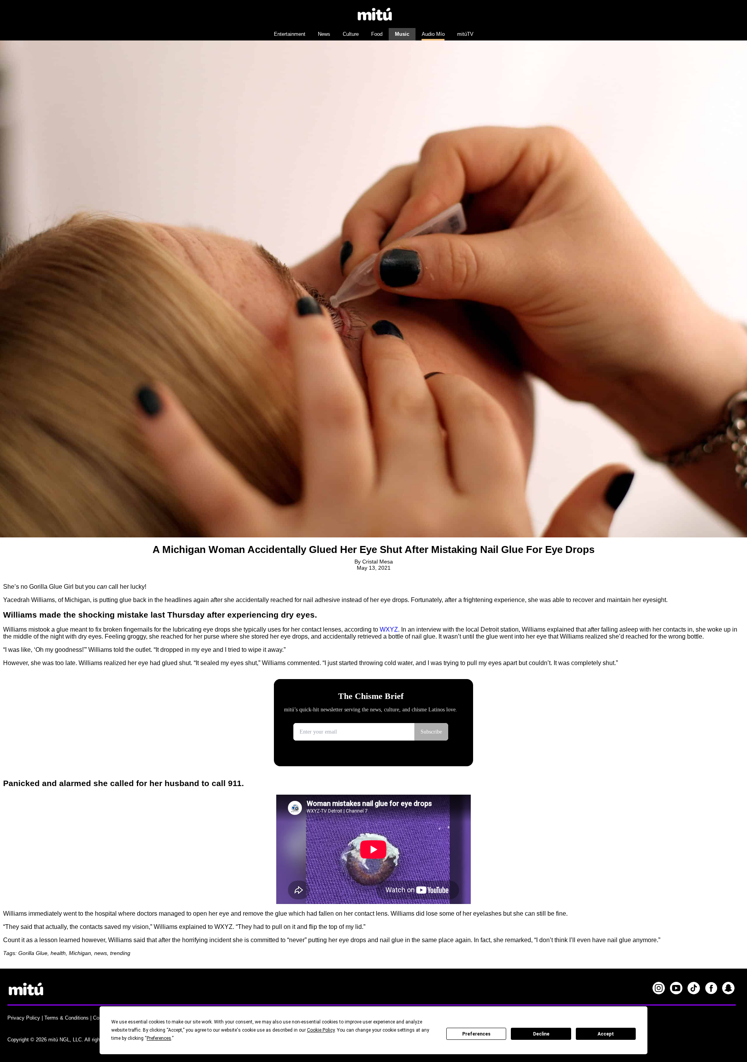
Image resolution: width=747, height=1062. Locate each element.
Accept (606, 1034)
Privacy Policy (23, 1018)
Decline (541, 1034)
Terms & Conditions (66, 1018)
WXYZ (389, 629)
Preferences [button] (159, 1038)
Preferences (476, 1034)
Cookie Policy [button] (321, 1030)
